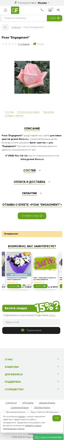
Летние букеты (42, 408)
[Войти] (58, 10)
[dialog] (42, 10)
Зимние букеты (47, 403)
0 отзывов (23, 44)
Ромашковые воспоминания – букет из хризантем (17, 278)
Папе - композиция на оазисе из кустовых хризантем (44, 278)
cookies (21, 417)
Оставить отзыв (30, 216)
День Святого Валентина (44, 412)
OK (56, 418)
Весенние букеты (15, 412)
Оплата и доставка (28, 112)
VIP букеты (27, 403)
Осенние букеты (20, 408)
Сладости (11, 403)
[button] (48, 437)
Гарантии (48, 112)
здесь (52, 315)
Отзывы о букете (14, 116)
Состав (9, 112)
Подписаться (34, 330)
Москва (42, 3)
